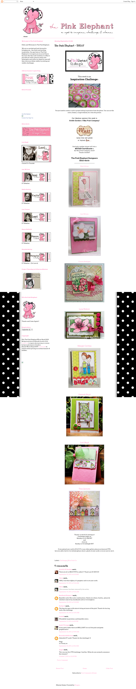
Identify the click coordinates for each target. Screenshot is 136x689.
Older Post (109, 668)
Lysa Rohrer (84, 309)
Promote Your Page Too (27, 118)
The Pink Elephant (26, 114)
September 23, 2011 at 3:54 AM (69, 646)
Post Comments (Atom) (89, 673)
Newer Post (60, 668)
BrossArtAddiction (66, 635)
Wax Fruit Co (72, 560)
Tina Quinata (84, 489)
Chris (61, 578)
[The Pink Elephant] (22, 116)
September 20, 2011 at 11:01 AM (69, 612)
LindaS (61, 616)
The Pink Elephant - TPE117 (69, 45)
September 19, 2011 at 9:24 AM (69, 583)
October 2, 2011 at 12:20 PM (68, 656)
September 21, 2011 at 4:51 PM (68, 621)
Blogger (77, 685)
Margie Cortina (84, 346)
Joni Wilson (84, 214)
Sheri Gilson (84, 166)
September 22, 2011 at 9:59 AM (69, 632)
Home (25, 36)
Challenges (63, 560)
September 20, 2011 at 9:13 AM (69, 602)
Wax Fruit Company (91, 121)
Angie (61, 649)
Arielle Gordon (75, 121)
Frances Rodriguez (84, 261)
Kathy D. (62, 606)
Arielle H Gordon (65, 569)
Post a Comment (62, 660)
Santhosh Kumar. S (65, 595)
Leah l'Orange (64, 625)
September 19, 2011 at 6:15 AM (69, 574)
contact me (25, 343)
